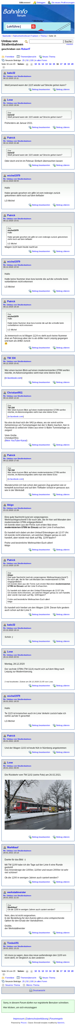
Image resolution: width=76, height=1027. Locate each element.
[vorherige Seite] (31, 64)
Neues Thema (48, 57)
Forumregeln (56, 1018)
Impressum (18, 1018)
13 (46, 64)
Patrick (11, 137)
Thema (43, 36)
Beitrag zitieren (63, 89)
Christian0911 (15, 392)
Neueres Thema (12, 985)
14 (50, 64)
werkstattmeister (16, 892)
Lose (10, 99)
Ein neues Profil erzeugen (63, 2)
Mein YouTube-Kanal (16, 440)
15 (54, 64)
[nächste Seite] (3, 67)
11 (39, 64)
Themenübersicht (28, 57)
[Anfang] (27, 64)
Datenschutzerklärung (37, 1018)
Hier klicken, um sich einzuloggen (20, 1007)
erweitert (69, 44)
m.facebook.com (13, 378)
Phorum (24, 1023)
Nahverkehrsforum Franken (25, 36)
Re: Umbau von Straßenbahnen (17, 76)
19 (69, 64)
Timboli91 (13, 943)
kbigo (10, 504)
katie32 (11, 73)
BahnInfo (61, 1023)
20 (72, 64)
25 (23, 60)
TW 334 (11, 358)
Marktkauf (12, 847)
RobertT (25, 49)
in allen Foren (41, 60)
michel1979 (13, 175)
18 (65, 64)
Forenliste (9, 57)
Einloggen (41, 2)
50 (27, 60)
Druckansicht (39, 990)
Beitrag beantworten (41, 89)
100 (31, 60)
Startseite (6, 36)
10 (35, 64)
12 (43, 64)
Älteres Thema (32, 985)
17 (61, 64)
